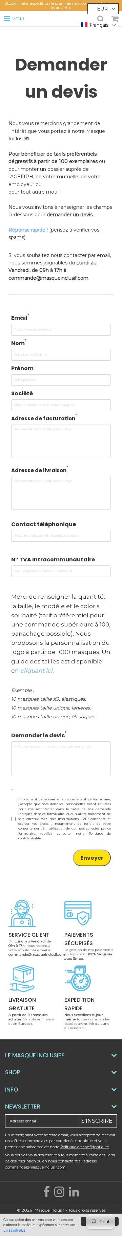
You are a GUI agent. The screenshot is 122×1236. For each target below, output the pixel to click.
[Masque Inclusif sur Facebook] (47, 1194)
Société (22, 393)
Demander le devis (38, 735)
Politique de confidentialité (84, 1146)
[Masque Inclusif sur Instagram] (60, 1194)
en (32, 670)
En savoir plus (14, 1230)
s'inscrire (97, 1121)
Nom (18, 343)
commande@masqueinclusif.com (35, 1167)
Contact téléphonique (43, 524)
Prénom (22, 368)
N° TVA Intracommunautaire (53, 559)
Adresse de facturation (44, 418)
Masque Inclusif (49, 1210)
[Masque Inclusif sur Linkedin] (74, 1194)
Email (20, 318)
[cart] (115, 19)
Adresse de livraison (39, 470)
